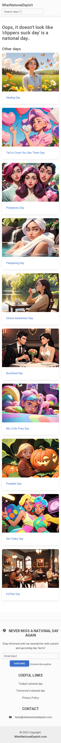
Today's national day (30, 683)
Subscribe (19, 663)
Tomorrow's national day (30, 690)
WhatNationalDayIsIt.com (30, 736)
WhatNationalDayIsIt (17, 5)
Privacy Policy (30, 697)
